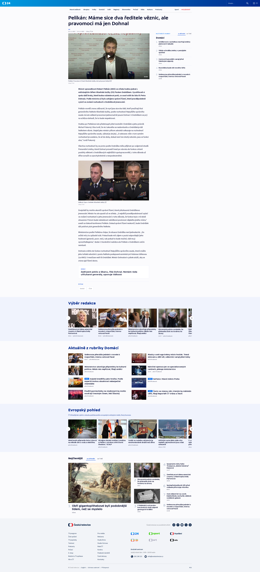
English (83, 567)
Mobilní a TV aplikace (75, 556)
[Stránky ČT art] (153, 540)
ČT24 (90, 288)
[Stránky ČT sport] (154, 533)
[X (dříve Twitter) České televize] (186, 525)
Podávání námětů (104, 553)
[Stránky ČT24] (135, 533)
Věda (142, 9)
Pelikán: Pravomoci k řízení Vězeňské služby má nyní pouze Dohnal (89, 81)
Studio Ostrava (103, 543)
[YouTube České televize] (182, 525)
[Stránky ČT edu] (174, 540)
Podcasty (158, 9)
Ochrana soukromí (93, 567)
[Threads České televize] (190, 525)
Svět (109, 9)
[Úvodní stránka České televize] (79, 525)
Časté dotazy (102, 556)
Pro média (101, 533)
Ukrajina (86, 9)
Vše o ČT (71, 559)
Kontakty (101, 559)
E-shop (70, 553)
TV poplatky (72, 540)
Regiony (116, 9)
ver (69, 29)
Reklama (101, 537)
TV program (72, 533)
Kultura (150, 9)
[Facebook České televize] (178, 525)
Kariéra (100, 550)
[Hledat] (247, 3)
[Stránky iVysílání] (176, 533)
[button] (109, 56)
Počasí (135, 9)
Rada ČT (100, 546)
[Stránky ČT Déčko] (134, 540)
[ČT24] (6, 3)
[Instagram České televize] (174, 525)
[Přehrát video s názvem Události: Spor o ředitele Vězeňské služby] (113, 180)
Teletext (71, 543)
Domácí (102, 9)
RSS (190, 567)
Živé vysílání (72, 537)
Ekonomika (126, 9)
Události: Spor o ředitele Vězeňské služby (91, 202)
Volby (94, 9)
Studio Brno (102, 540)
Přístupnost (105, 567)
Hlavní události (75, 9)
